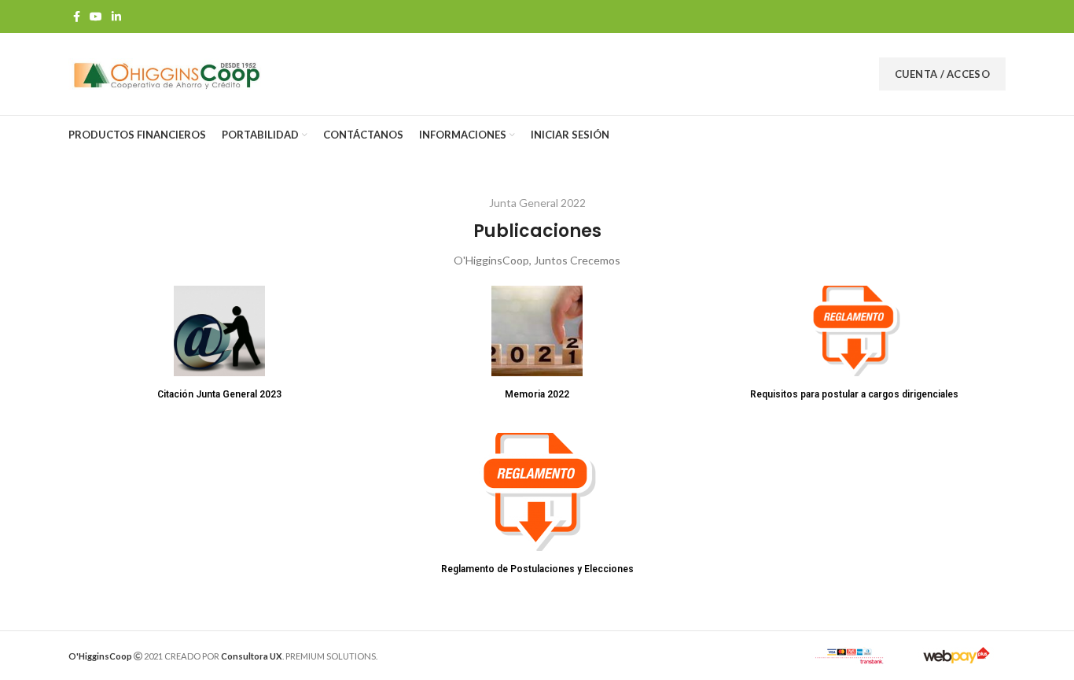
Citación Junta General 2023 (219, 394)
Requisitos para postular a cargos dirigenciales (854, 394)
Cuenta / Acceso (943, 74)
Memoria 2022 (537, 394)
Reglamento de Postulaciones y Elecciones (537, 569)
